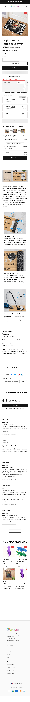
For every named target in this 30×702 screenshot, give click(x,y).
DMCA (8, 657)
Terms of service (11, 667)
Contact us (10, 649)
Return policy (10, 673)
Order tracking (10, 652)
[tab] (12, 33)
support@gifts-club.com (13, 640)
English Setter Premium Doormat (9, 434)
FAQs (8, 654)
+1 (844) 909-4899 (12, 638)
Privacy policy (10, 664)
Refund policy (10, 676)
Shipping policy (10, 670)
